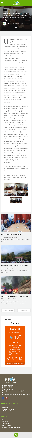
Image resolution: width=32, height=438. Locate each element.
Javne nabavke (6, 425)
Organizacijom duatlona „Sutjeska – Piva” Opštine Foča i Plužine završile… (14, 265)
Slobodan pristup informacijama (11, 427)
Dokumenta (5, 423)
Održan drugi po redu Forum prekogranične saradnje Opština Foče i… (16, 235)
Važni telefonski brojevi (9, 411)
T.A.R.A (5, 10)
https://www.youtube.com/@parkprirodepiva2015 (16, 394)
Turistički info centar (8, 409)
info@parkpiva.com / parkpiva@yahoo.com (16, 391)
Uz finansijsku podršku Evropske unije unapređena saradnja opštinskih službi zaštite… (15, 296)
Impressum (5, 422)
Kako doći (5, 407)
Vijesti (3, 420)
